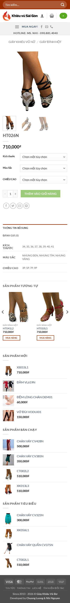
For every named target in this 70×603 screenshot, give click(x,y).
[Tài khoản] (42, 16)
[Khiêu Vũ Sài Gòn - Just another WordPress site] (20, 16)
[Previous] (8, 81)
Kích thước (9, 156)
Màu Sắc (7, 168)
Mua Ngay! (30, 26)
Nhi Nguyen (53, 598)
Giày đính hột (50, 42)
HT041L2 (8, 328)
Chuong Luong (35, 598)
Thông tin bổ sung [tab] (15, 227)
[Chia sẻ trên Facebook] (6, 206)
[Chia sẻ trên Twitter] (13, 206)
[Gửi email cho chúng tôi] (46, 27)
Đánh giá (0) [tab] (11, 235)
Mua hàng (11, 338)
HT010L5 (42, 328)
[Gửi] (62, 4)
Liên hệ (36, 588)
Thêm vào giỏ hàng (40, 193)
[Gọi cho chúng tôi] (51, 27)
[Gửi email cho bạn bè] (20, 206)
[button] (52, 16)
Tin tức (10, 588)
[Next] (61, 81)
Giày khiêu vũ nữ (22, 42)
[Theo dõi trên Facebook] (41, 27)
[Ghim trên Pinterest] (26, 206)
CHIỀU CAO (9, 179)
